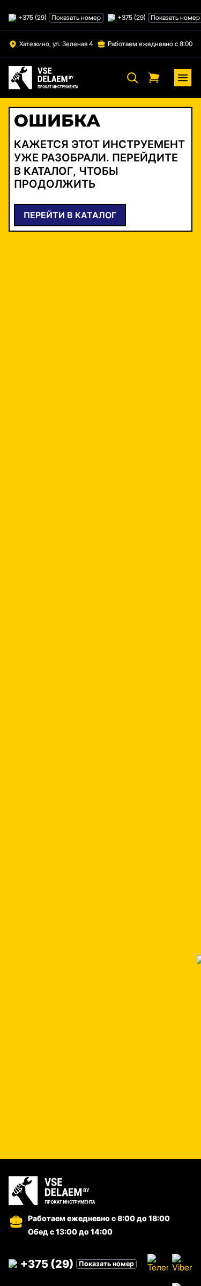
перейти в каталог (70, 215)
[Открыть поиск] (132, 77)
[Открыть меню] (182, 77)
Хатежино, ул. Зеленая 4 (56, 44)
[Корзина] (153, 77)
